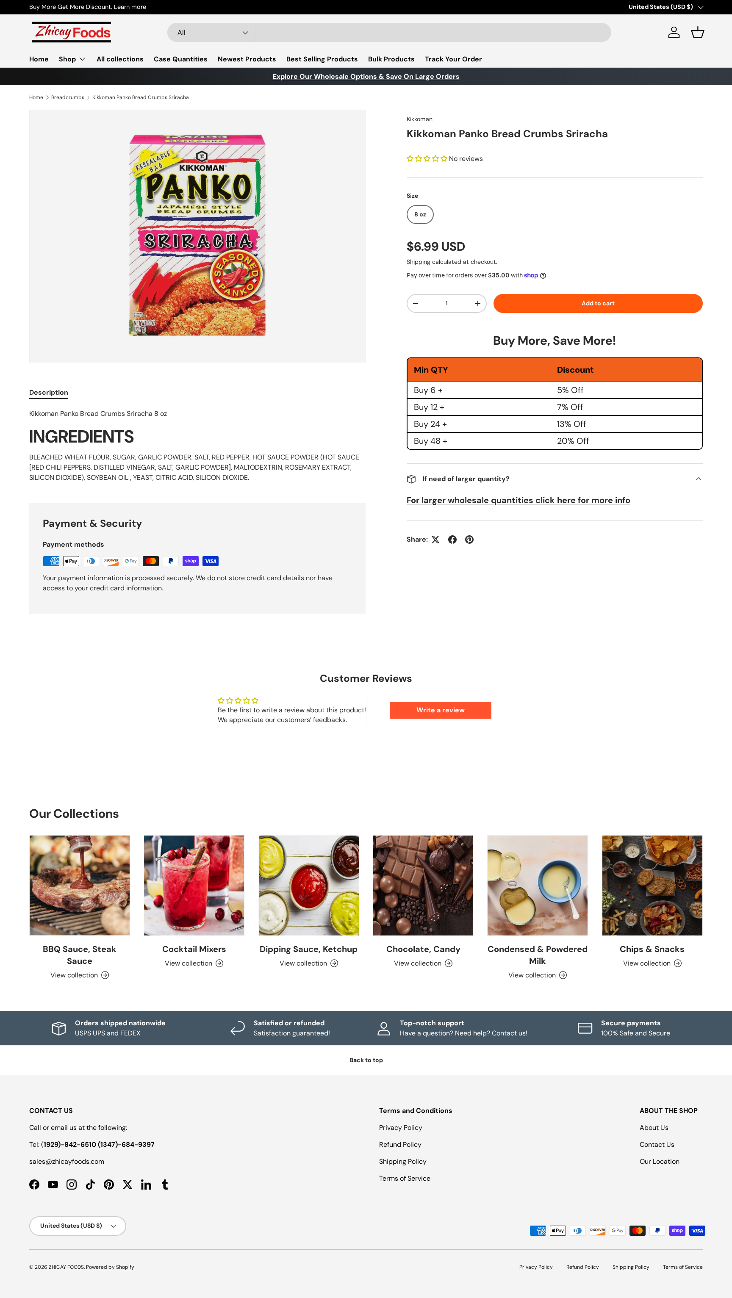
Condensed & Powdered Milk (538, 955)
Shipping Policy (403, 1161)
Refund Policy (400, 1144)
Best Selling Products (322, 59)
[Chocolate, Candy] (423, 885)
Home (39, 59)
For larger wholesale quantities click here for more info (518, 500)
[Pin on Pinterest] (469, 539)
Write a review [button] (440, 710)
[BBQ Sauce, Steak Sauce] (80, 885)
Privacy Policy (400, 1127)
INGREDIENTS (81, 437)
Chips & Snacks (652, 949)
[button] (697, 32)
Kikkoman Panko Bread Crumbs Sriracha (140, 97)
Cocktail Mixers (194, 949)
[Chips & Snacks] (652, 885)
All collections (120, 59)
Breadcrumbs (67, 97)
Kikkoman (420, 119)
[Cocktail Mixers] (194, 885)
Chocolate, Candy (423, 949)
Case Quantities (181, 59)
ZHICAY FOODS (66, 1267)
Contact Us (657, 1144)
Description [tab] (48, 392)
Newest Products (247, 59)
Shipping (418, 262)
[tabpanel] (197, 445)
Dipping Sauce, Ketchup (309, 949)
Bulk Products (391, 59)
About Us (654, 1127)
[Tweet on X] (435, 539)
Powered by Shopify (110, 1267)
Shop (67, 59)
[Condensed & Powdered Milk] (538, 885)
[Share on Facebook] (452, 539)
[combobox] (389, 32)
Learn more (130, 7)
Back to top (366, 1060)
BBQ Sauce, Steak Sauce (79, 955)
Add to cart (598, 303)
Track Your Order (453, 59)
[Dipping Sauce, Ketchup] (309, 885)
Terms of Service (404, 1178)
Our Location (659, 1161)
